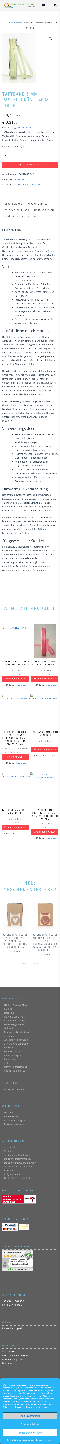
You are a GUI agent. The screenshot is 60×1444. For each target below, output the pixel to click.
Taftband (9, 1151)
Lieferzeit (9, 1028)
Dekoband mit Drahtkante (17, 1158)
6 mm (26, 184)
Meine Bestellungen (14, 1120)
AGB (6, 1063)
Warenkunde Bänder (15, 1016)
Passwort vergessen (14, 1124)
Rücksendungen (12, 1055)
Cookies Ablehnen (30, 1424)
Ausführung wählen (15, 679)
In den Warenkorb (31, 165)
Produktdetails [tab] (37, 204)
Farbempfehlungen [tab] (17, 210)
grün (19, 184)
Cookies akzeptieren (30, 1415)
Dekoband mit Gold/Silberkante (20, 1162)
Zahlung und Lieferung (16, 1043)
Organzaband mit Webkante (18, 1166)
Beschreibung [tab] (13, 204)
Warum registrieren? (14, 1024)
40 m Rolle (35, 184)
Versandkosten (24, 127)
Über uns (9, 1012)
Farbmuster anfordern (15, 1020)
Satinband (9, 1147)
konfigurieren (15, 757)
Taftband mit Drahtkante (17, 1154)
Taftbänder (16, 22)
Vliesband (9, 1170)
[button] (50, 38)
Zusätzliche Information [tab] (21, 216)
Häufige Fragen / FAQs (15, 1005)
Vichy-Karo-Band (12, 1174)
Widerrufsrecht (12, 1051)
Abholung (9, 1047)
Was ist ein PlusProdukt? (16, 1039)
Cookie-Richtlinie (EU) (15, 1070)
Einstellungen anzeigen (30, 1432)
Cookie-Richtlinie (14, 1440)
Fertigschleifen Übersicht (17, 1178)
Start (5, 22)
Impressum (48, 1440)
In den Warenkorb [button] (46, 679)
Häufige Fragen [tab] (44, 210)
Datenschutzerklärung (32, 1440)
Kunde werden (11, 1116)
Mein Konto (10, 1112)
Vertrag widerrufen (14, 1089)
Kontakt (8, 1009)
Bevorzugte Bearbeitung (16, 1032)
